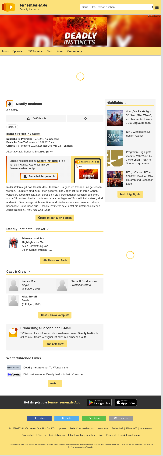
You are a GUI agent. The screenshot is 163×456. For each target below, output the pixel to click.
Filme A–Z (131, 428)
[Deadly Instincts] (87, 169)
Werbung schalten (85, 435)
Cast (49, 51)
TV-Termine (35, 51)
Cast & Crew (16, 271)
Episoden (18, 51)
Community (74, 51)
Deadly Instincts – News (25, 229)
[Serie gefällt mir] (36, 118)
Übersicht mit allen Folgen (55, 217)
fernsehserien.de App (64, 402)
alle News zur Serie (55, 260)
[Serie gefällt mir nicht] (85, 118)
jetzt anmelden (55, 343)
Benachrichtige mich (41, 176)
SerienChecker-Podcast (81, 428)
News (60, 51)
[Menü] (157, 7)
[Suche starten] (152, 7)
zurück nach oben (130, 435)
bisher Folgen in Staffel (23, 133)
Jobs (70, 435)
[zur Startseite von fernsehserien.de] (8, 7)
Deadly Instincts (29, 9)
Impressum (146, 428)
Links (100, 435)
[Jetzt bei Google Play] (99, 402)
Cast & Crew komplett (55, 315)
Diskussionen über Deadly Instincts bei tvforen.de (53, 374)
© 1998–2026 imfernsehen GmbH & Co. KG (32, 428)
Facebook (111, 435)
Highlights (114, 103)
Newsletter (103, 428)
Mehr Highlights (130, 194)
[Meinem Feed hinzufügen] (10, 104)
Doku (11, 126)
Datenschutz (28, 435)
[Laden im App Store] (126, 402)
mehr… (55, 383)
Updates (62, 428)
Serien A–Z (117, 428)
